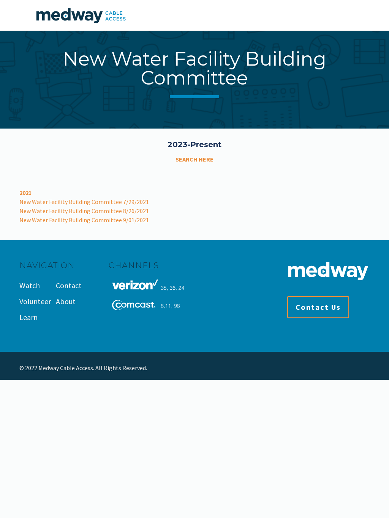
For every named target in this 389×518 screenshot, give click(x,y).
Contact (69, 285)
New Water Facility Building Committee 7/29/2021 (84, 202)
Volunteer (35, 301)
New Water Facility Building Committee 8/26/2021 (84, 211)
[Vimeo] (358, 368)
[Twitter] (348, 368)
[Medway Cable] (81, 15)
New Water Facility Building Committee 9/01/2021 (84, 220)
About (66, 301)
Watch (29, 285)
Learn (28, 317)
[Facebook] (338, 368)
